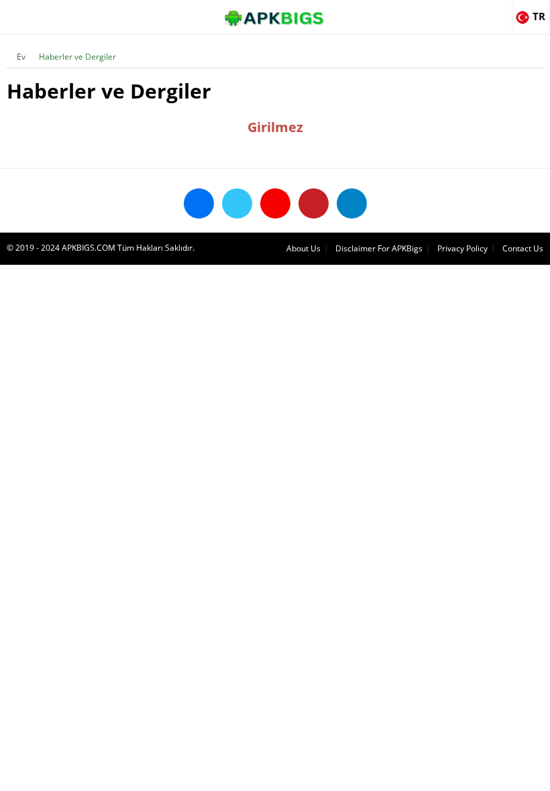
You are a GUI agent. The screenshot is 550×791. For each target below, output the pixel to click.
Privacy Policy (462, 248)
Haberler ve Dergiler (77, 56)
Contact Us (522, 248)
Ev (21, 56)
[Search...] (499, 10)
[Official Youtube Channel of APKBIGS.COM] (275, 203)
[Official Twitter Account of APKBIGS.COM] (237, 203)
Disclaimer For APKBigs (379, 248)
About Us (303, 248)
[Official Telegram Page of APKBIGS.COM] (352, 203)
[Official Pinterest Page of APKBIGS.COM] (313, 203)
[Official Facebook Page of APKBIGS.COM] (199, 203)
